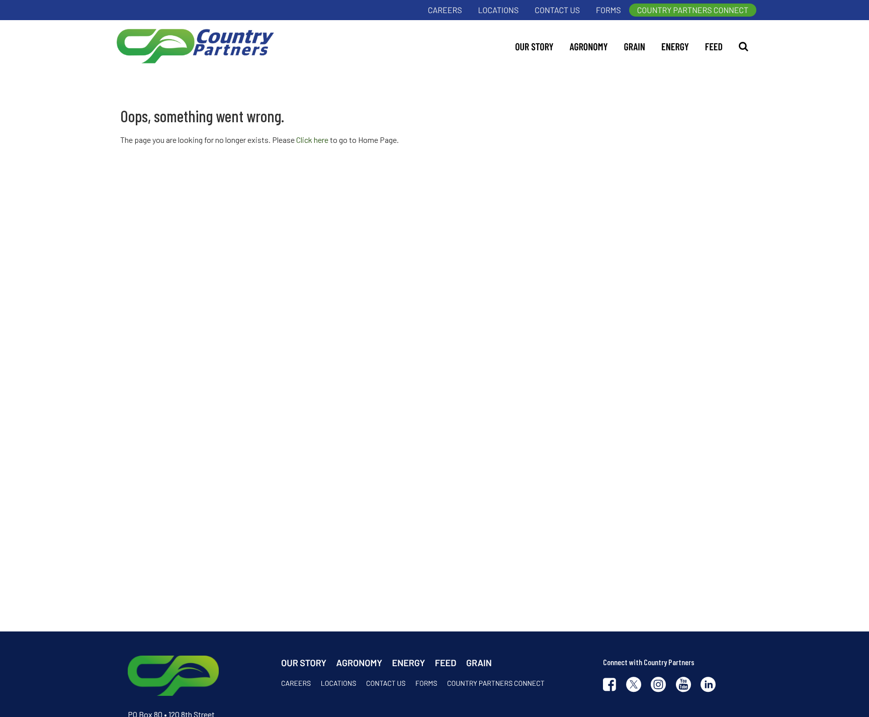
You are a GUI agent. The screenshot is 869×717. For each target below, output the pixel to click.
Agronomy (589, 46)
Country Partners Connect (692, 10)
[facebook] (609, 685)
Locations (498, 10)
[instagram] (658, 685)
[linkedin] (708, 685)
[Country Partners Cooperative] (193, 46)
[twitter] (633, 685)
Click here (312, 139)
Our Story (534, 46)
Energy (675, 46)
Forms (608, 10)
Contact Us (557, 10)
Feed (714, 46)
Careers (445, 10)
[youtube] (683, 685)
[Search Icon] (743, 46)
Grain (634, 46)
